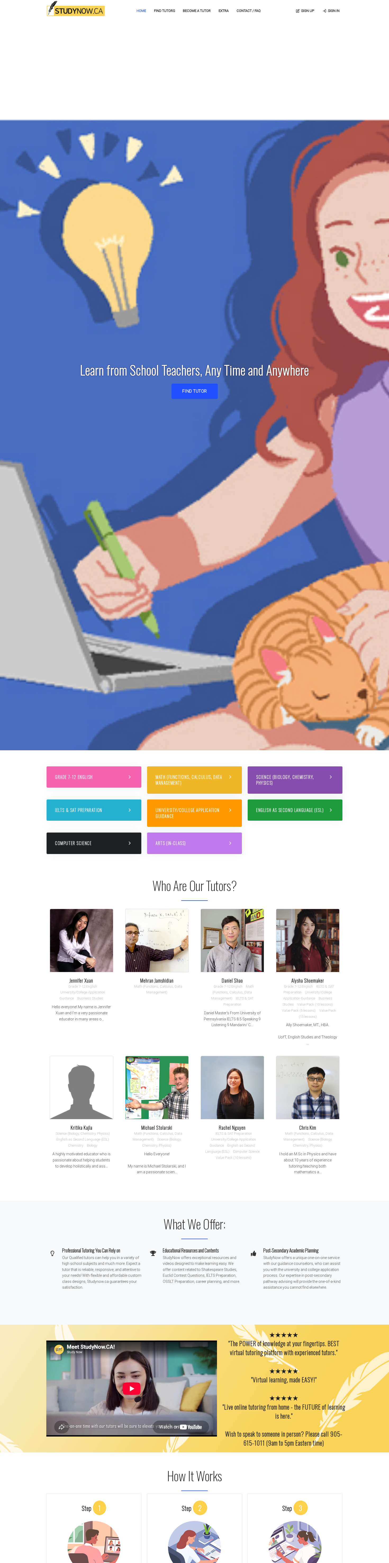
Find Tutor (194, 391)
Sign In (334, 11)
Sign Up (307, 11)
